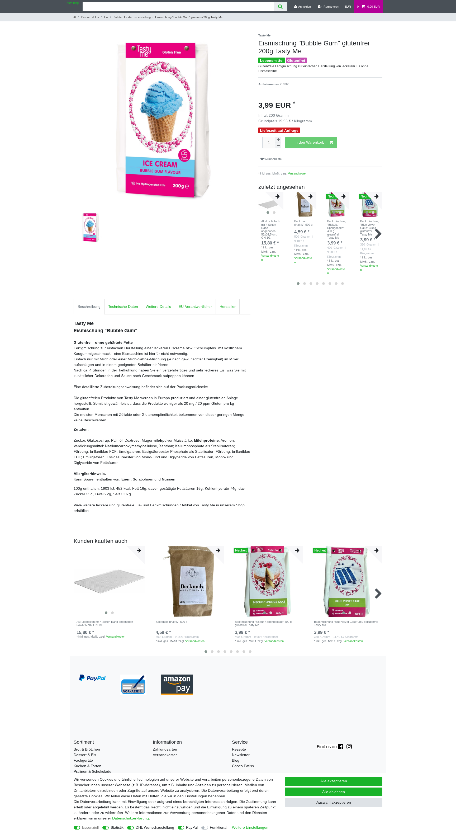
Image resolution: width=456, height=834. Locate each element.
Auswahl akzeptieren (333, 802)
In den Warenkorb (309, 142)
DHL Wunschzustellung (155, 827)
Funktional (218, 827)
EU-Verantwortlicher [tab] (195, 306)
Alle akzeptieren (333, 781)
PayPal (192, 827)
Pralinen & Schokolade (92, 771)
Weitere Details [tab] (158, 306)
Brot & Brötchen (87, 749)
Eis (105, 17)
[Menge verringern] (278, 145)
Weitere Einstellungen (250, 827)
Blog (235, 760)
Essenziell (90, 827)
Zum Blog (72, 2)
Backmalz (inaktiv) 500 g (303, 223)
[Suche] (280, 6)
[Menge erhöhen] (278, 140)
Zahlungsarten (165, 749)
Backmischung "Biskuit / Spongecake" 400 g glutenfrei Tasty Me (336, 229)
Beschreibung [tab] (89, 306)
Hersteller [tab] (228, 306)
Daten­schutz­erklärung (130, 818)
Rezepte (239, 749)
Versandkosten (297, 173)
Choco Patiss (243, 766)
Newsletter (241, 755)
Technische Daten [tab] (123, 306)
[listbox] (109, 581)
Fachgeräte (83, 760)
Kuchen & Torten (87, 766)
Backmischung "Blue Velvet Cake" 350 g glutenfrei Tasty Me (369, 228)
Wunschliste (273, 159)
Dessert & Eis (89, 17)
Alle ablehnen (333, 792)
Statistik (117, 827)
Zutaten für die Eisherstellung (132, 17)
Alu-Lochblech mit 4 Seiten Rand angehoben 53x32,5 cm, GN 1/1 (270, 229)
